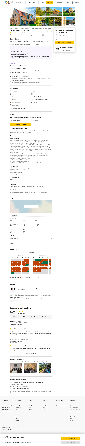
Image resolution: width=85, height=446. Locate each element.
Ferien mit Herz (72, 405)
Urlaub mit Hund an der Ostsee (7, 403)
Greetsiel (49, 28)
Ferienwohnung (18, 407)
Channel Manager (59, 402)
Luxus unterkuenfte (18, 422)
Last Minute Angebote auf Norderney (8, 425)
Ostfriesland (38, 28)
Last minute (17, 414)
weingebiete (17, 423)
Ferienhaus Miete (18, 405)
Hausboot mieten (18, 402)
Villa (16, 409)
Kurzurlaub (17, 416)
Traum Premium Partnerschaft (48, 403)
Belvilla (71, 420)
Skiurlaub (17, 420)
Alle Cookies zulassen (70, 438)
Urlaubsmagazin (32, 403)
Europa (16, 28)
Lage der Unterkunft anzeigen (31, 206)
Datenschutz (72, 412)
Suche (30, 402)
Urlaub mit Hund (4, 402)
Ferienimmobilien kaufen (74, 407)
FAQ (30, 407)
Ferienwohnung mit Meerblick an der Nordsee (8, 418)
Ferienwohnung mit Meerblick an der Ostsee (8, 421)
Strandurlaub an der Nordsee (7, 411)
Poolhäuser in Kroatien (6, 412)
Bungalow (17, 403)
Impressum (72, 414)
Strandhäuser (17, 425)
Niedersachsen (27, 28)
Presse (71, 403)
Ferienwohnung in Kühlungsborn (7, 429)
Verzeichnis (72, 418)
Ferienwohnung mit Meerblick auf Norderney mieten (7, 415)
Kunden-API (58, 403)
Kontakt (30, 409)
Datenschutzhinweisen (26, 442)
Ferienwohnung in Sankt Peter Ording (8, 432)
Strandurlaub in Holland (6, 407)
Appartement (17, 412)
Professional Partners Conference (62, 405)
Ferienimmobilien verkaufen (75, 409)
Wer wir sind (72, 402)
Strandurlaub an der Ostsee (6, 409)
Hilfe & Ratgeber (45, 405)
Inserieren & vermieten (46, 402)
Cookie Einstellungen (70, 442)
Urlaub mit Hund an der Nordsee (7, 405)
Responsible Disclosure (74, 416)
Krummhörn (44, 28)
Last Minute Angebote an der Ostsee (8, 423)
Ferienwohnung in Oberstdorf (7, 431)
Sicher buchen (31, 405)
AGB (71, 411)
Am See (16, 418)
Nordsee (33, 28)
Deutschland (21, 28)
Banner (44, 407)
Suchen (51, 2)
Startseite (12, 28)
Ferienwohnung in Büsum (6, 427)
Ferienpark (17, 411)
